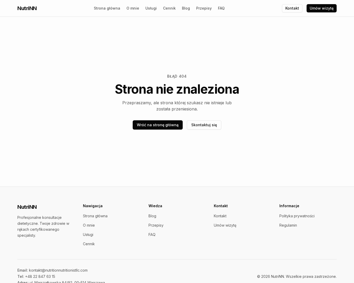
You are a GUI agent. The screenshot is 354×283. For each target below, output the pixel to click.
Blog (186, 8)
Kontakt (292, 8)
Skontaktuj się (204, 125)
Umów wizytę (322, 8)
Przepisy (204, 8)
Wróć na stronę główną (158, 125)
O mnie (132, 8)
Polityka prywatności (297, 216)
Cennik (169, 8)
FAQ (221, 8)
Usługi (151, 8)
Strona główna (107, 8)
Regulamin (288, 225)
